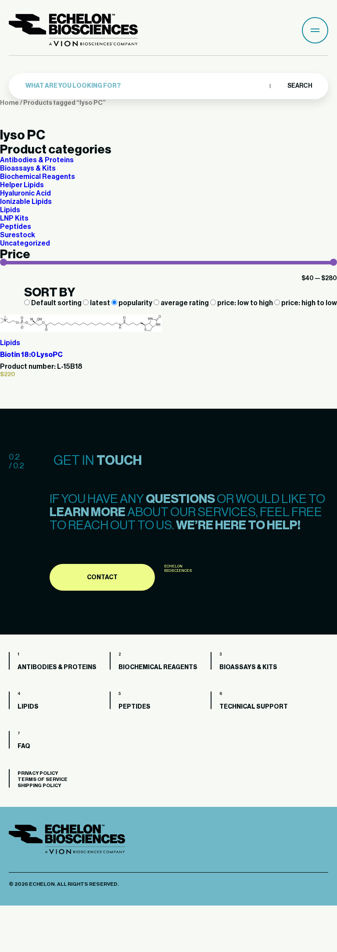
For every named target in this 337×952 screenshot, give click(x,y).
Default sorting (56, 303)
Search (299, 86)
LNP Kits (14, 218)
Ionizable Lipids (26, 201)
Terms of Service (43, 779)
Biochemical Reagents (37, 176)
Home (9, 103)
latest (100, 303)
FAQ (24, 746)
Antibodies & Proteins (37, 160)
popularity (135, 303)
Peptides (15, 226)
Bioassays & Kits (28, 168)
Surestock (17, 235)
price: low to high (245, 303)
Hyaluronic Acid (25, 193)
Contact (102, 577)
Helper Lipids (22, 185)
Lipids (10, 210)
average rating (184, 303)
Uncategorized (25, 243)
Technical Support (253, 707)
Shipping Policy (39, 785)
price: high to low (308, 303)
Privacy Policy (38, 773)
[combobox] (145, 86)
